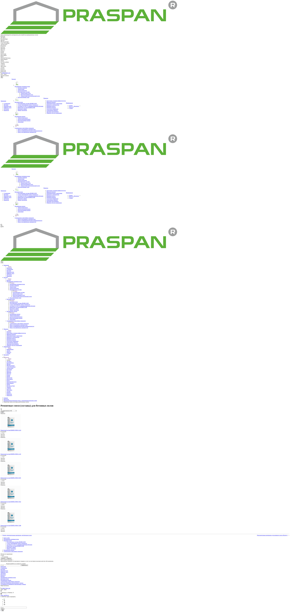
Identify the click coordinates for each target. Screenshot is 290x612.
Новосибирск (10, 383)
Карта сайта (7, 538)
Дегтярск (9, 361)
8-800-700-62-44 (6, 73)
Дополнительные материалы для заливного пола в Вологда (272, 535)
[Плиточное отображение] (1, 412)
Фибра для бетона (22, 110)
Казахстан (9, 394)
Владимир (9, 369)
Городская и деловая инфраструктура (56, 100)
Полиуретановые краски (24, 120)
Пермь (8, 384)
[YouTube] (4, 604)
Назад (9, 266)
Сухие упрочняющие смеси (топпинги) (28, 105)
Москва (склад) (10, 365)
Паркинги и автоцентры (53, 105)
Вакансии (6, 110)
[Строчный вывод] (2, 412)
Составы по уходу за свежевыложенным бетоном (30, 106)
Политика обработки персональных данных (12, 583)
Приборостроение (51, 107)
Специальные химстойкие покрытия (24, 128)
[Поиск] (2, 77)
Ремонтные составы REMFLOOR (26, 107)
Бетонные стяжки (22, 109)
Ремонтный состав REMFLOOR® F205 (11, 478)
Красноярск (10, 379)
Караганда (9, 395)
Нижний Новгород (11, 381)
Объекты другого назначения (54, 113)
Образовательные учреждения (54, 103)
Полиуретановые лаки (23, 97)
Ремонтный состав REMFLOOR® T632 (11, 501)
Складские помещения (52, 109)
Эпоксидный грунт (26, 93)
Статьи (71, 108)
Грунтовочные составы (24, 92)
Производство (7, 106)
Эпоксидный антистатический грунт (30, 96)
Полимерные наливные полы (22, 86)
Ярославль (9, 390)
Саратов (9, 388)
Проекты (46, 98)
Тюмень (9, 387)
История (6, 105)
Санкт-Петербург (11, 367)
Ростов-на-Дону (11, 385)
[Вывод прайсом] (3, 412)
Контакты (76, 106)
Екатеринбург (10, 362)
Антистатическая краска (24, 119)
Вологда (9, 371)
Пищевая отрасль (51, 106)
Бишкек (9, 392)
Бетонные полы (19, 102)
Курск (8, 380)
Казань (8, 375)
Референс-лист (7, 107)
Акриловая (20, 122)
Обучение (6, 109)
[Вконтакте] (4, 601)
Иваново (9, 372)
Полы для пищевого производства (26, 129)
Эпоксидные (21, 89)
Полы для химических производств (27, 132)
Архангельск (10, 368)
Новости (71, 107)
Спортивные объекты (52, 110)
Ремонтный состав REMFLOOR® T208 (11, 525)
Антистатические (22, 90)
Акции (71, 105)
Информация (69, 103)
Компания (3, 101)
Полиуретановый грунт (27, 94)
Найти (2, 609)
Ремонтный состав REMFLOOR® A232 (11, 430)
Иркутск (9, 373)
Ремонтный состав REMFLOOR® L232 (11, 454)
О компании (7, 103)
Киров (8, 376)
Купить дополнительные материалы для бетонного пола (17, 535)
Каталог (14, 79)
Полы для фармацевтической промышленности (30, 130)
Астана (8, 391)
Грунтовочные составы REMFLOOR (27, 103)
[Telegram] (4, 603)
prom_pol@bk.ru (5, 595)
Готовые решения (22, 87)
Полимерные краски (20, 116)
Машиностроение (51, 102)
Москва (9, 364)
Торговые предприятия (52, 111)
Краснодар (9, 377)
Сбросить (9, 558)
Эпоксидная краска (23, 117)
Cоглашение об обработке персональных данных (13, 584)
